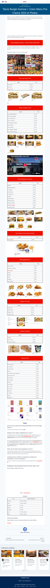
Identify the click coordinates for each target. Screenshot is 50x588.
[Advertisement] (25, 28)
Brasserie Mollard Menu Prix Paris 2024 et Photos (15, 539)
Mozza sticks (10, 270)
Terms (35, 586)
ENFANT (11, 239)
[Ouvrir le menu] (48, 2)
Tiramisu (9, 337)
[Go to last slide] (3, 560)
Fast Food (21, 6)
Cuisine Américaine (27, 6)
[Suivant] (47, 560)
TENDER (13, 205)
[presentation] (6, 553)
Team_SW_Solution (7, 565)
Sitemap (31, 586)
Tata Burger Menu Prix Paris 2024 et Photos (18, 561)
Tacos (9, 89)
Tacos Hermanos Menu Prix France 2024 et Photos (36, 540)
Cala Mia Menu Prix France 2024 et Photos (43, 561)
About (15, 586)
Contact (18, 586)
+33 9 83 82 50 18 (26, 492)
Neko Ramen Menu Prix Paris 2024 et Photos (31, 561)
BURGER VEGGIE (27, 436)
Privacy (27, 586)
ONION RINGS (35, 441)
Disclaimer (23, 586)
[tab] (24, 570)
